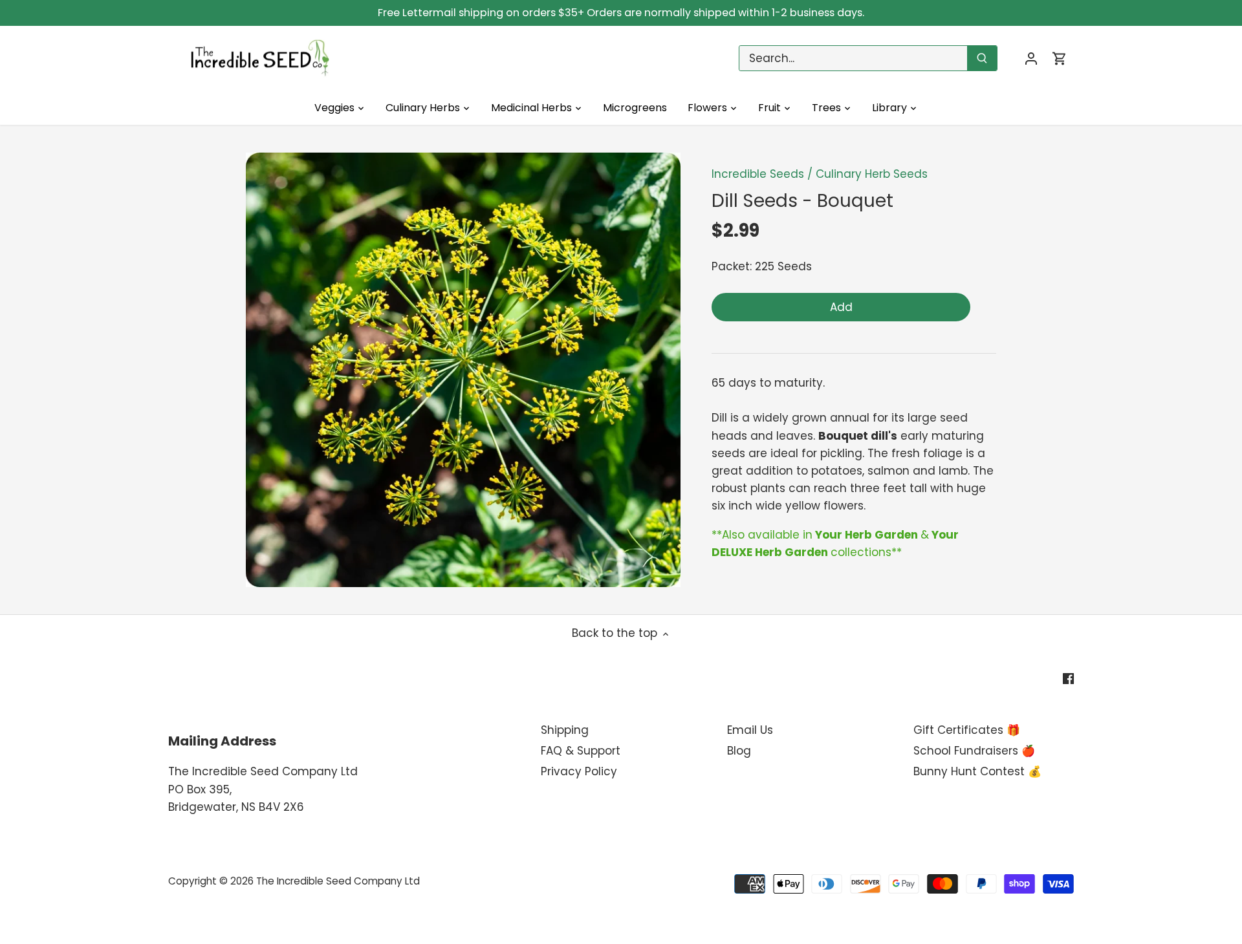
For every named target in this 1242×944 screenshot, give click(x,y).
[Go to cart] (1059, 58)
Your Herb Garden (866, 534)
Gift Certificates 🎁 (966, 730)
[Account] (1031, 58)
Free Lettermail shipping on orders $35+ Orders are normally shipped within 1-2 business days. (621, 12)
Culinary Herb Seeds (872, 174)
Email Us (750, 730)
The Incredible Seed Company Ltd (338, 881)
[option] (463, 370)
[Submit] (982, 58)
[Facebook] (1068, 679)
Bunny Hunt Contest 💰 (977, 771)
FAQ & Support (580, 750)
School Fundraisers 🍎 (974, 750)
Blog (739, 750)
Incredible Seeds (758, 174)
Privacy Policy (579, 771)
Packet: (732, 266)
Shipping (565, 730)
